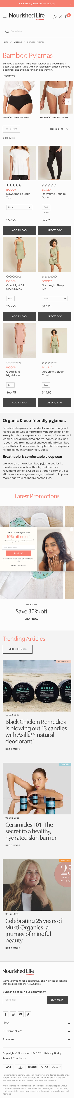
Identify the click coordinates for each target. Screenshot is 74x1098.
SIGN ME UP (18, 553)
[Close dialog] (71, 529)
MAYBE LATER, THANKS (18, 566)
